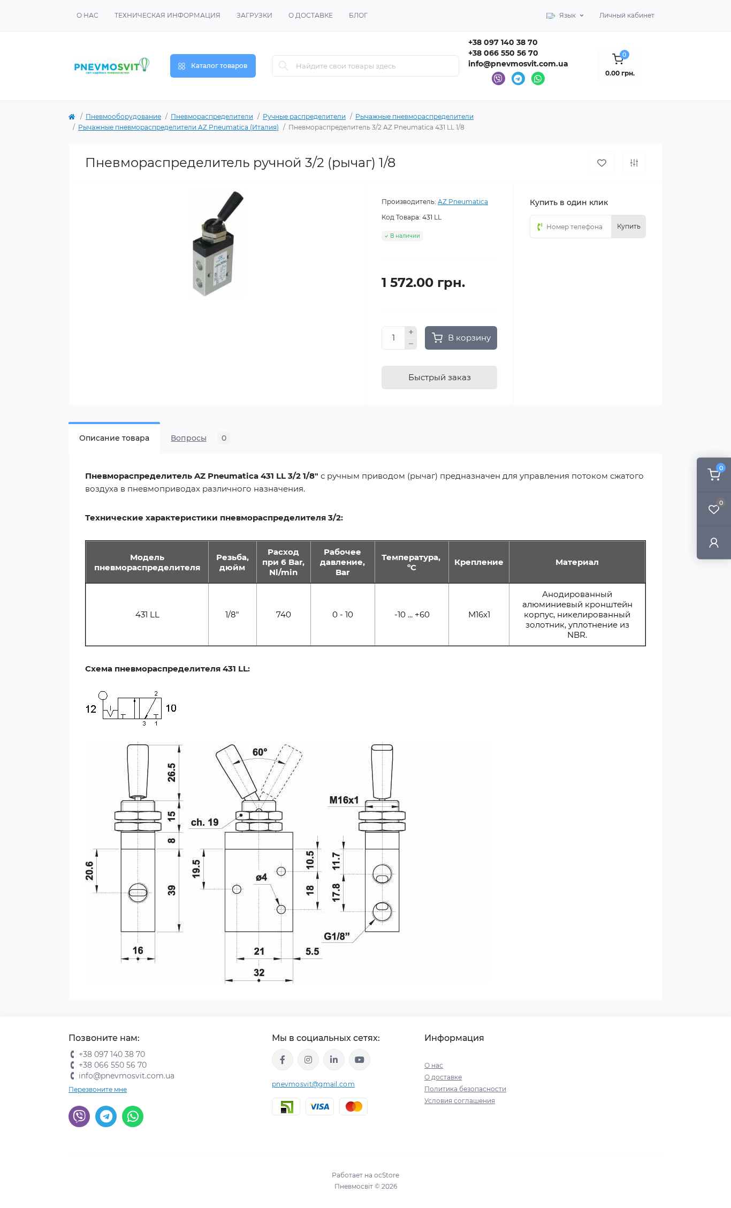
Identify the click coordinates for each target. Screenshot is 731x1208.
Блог (358, 15)
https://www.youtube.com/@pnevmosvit (359, 1059)
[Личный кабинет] (714, 542)
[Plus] (411, 332)
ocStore (386, 1175)
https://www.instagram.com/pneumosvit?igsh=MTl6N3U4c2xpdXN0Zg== (308, 1059)
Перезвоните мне (97, 1089)
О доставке (310, 15)
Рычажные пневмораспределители (414, 116)
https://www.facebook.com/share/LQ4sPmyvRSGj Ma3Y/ (282, 1059)
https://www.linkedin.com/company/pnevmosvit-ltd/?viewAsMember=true (334, 1059)
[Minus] (411, 344)
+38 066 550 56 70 (503, 53)
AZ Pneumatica (463, 202)
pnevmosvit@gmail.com (313, 1084)
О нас (87, 15)
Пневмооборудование (123, 116)
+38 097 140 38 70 (503, 42)
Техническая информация (167, 15)
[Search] (283, 66)
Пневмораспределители (212, 116)
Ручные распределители (304, 116)
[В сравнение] (634, 163)
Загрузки (254, 15)
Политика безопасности (465, 1089)
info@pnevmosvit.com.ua (518, 64)
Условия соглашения (459, 1101)
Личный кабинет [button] (626, 15)
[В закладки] (601, 163)
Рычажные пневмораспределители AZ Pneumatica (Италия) (178, 127)
